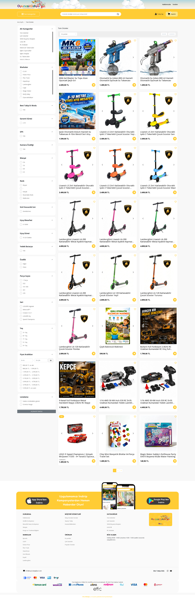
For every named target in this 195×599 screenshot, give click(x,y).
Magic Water (27, 91)
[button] (172, 14)
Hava (24, 267)
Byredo (25, 538)
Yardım (175, 4)
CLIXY (25, 71)
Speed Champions (29, 319)
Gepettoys (26, 81)
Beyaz (25, 185)
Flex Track (26, 78)
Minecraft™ (26, 310)
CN (24, 162)
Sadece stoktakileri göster (31, 401)
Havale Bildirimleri (70, 524)
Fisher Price (26, 75)
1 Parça (25, 280)
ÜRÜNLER (68, 535)
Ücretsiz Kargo (27, 404)
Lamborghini (27, 84)
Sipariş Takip (69, 521)
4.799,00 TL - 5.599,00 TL (31, 385)
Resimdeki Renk (28, 195)
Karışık (25, 192)
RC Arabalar (24, 45)
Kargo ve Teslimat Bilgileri (31, 530)
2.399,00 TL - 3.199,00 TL (31, 375)
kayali (24, 557)
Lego (24, 88)
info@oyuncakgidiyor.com (34, 571)
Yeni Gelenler (24, 33)
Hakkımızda (166, 4)
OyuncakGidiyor (28, 97)
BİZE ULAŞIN (111, 535)
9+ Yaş (25, 345)
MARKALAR (27, 535)
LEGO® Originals (28, 306)
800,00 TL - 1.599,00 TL (30, 368)
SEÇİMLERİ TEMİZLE (36, 411)
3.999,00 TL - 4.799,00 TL (31, 381)
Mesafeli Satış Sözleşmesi (31, 524)
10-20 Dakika (27, 238)
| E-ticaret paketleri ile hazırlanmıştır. (97, 597)
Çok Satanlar (24, 36)
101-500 (25, 287)
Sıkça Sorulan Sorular (71, 518)
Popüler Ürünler (70, 545)
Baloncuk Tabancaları (27, 48)
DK (24, 169)
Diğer (24, 264)
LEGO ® (22, 42)
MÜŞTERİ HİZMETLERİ (73, 514)
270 (24, 293)
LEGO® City (27, 316)
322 (24, 283)
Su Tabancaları (25, 56)
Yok (24, 110)
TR (24, 165)
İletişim (25, 527)
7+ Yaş (25, 339)
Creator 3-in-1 (27, 313)
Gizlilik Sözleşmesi (28, 521)
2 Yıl (24, 123)
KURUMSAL (27, 514)
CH (24, 172)
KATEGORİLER (112, 514)
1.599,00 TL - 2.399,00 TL (31, 372)
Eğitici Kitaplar (24, 54)
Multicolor (26, 198)
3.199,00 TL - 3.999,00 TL (31, 378)
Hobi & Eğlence (25, 59)
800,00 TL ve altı (28, 365)
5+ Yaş (25, 342)
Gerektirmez (27, 211)
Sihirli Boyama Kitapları (27, 39)
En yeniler (68, 538)
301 (24, 290)
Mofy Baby (26, 94)
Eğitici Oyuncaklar (25, 51)
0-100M (25, 224)
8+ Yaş (25, 336)
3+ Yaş (25, 332)
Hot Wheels (26, 554)
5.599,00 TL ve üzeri (29, 388)
